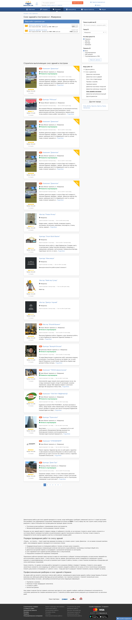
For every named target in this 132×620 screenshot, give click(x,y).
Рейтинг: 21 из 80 (31, 316)
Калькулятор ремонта (30, 610)
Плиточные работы (51, 608)
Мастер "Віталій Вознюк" (51, 324)
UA (37, 2)
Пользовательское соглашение (33, 616)
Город (85, 29)
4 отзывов (30, 340)
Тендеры (45, 9)
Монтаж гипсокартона (74, 610)
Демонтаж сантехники (93, 74)
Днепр (89, 106)
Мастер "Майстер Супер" (48, 280)
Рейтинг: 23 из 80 (31, 294)
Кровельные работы (73, 614)
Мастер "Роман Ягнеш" (47, 214)
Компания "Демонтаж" (51, 68)
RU (36, 4)
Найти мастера (77, 3)
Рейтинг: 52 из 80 (31, 403)
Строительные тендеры (31, 606)
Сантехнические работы (74, 616)
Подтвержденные (90, 52)
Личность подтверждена (48, 329)
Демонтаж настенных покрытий (96, 86)
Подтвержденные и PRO (92, 56)
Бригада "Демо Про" (50, 462)
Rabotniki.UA (103, 613)
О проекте (105, 606)
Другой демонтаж (91, 96)
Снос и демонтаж (90, 72)
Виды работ (87, 66)
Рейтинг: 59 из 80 (31, 91)
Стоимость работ (29, 608)
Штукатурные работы (51, 610)
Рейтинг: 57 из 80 (31, 360)
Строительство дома (73, 606)
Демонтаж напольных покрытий (96, 89)
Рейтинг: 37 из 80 (31, 113)
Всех (86, 50)
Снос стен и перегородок (94, 79)
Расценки (58, 9)
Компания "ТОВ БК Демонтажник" (55, 370)
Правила (26, 614)
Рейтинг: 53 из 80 (31, 379)
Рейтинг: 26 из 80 (31, 250)
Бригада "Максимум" (46, 258)
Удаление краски (91, 84)
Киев (84, 106)
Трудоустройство (88, 9)
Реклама (26, 612)
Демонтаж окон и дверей (94, 77)
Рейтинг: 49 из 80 (31, 430)
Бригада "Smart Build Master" (49, 236)
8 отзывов (30, 93)
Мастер (87, 41)
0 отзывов (30, 115)
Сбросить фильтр (95, 60)
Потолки (48, 614)
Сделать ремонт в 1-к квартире (54, 5)
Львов (104, 106)
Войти (98, 5)
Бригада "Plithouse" (50, 99)
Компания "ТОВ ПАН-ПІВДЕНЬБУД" (55, 394)
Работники (31, 9)
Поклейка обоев (50, 612)
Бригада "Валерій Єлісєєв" (52, 346)
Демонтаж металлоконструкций (96, 94)
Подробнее (60, 85)
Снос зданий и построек (93, 91)
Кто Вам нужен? (88, 36)
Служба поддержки (125, 618)
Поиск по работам (88, 22)
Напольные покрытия (73, 612)
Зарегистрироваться (98, 2)
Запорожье (86, 108)
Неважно (88, 39)
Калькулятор (72, 9)
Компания (88, 44)
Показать (86, 48)
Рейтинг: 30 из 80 (31, 228)
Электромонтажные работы (53, 616)
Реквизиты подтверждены (49, 74)
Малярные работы (72, 608)
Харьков (93, 106)
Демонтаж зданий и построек (38, 25)
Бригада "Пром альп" (50, 417)
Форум (104, 9)
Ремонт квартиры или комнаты (54, 606)
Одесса (99, 106)
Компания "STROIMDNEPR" (52, 441)
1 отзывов (31, 381)
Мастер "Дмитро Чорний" (48, 302)
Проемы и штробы (92, 81)
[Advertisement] (51, 47)
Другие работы (90, 69)
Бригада (87, 43)
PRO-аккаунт (89, 54)
